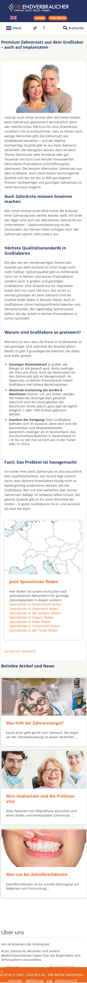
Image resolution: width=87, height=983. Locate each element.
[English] (13, 18)
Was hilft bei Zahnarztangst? (35, 723)
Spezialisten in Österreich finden (33, 609)
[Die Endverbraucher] (43, 7)
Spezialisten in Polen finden (30, 622)
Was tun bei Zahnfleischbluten (37, 874)
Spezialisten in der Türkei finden (33, 630)
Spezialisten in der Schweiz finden (35, 613)
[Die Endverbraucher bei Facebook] (44, 28)
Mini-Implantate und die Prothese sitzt (40, 798)
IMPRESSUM (34, 981)
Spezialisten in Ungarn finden (31, 617)
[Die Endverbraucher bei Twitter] (35, 28)
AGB (49, 981)
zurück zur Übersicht (20, 651)
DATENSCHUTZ (66, 981)
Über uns (12, 967)
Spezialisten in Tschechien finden (34, 626)
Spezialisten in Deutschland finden (35, 604)
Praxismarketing (62, 967)
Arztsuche (76, 28)
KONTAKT (15, 981)
